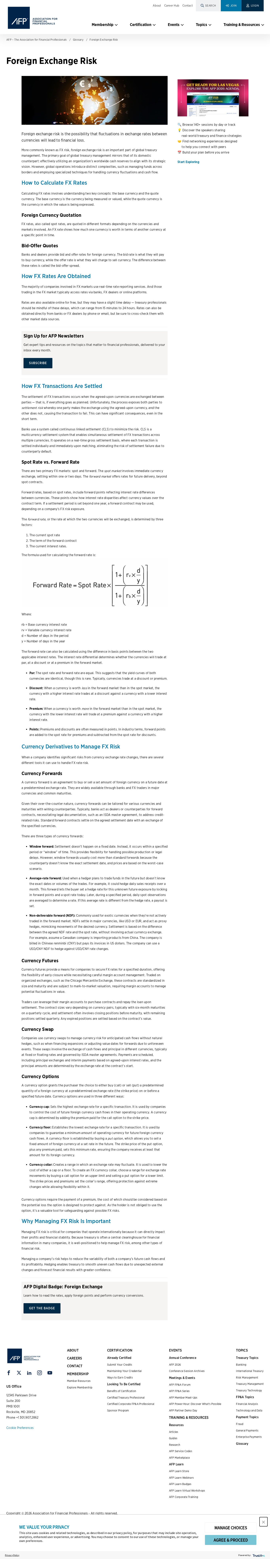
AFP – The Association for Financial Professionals (36, 39)
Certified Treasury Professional (126, 1397)
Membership (102, 24)
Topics (201, 24)
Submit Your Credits (119, 1364)
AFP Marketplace (179, 1457)
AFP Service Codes (180, 1451)
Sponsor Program (118, 1410)
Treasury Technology (249, 1390)
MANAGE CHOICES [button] (230, 1527)
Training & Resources (242, 24)
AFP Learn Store (179, 1471)
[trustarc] (258, 1555)
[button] (263, 1521)
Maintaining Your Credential (124, 1371)
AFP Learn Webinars (181, 1477)
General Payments (247, 1430)
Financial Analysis (247, 1403)
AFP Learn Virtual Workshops (187, 1490)
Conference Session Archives (187, 1371)
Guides (173, 1438)
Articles (173, 1431)
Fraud (239, 1424)
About (157, 5)
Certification (140, 24)
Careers (74, 1358)
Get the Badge (42, 1308)
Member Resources (79, 1380)
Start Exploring (188, 162)
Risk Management (247, 1377)
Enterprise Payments (249, 1436)
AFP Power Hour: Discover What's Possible (195, 1403)
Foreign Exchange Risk (104, 39)
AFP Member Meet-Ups (183, 1397)
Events (173, 24)
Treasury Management (250, 1383)
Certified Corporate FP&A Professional (130, 1403)
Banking (241, 1364)
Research (174, 1444)
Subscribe (38, 363)
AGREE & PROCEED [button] (231, 1540)
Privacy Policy (12, 1555)
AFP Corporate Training (183, 1497)
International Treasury (249, 1371)
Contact (187, 5)
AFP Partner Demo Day (183, 1410)
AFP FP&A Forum (180, 1384)
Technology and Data (249, 1410)
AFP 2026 (175, 1364)
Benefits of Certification (121, 1391)
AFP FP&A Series (179, 1391)
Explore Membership (80, 1387)
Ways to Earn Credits (120, 1377)
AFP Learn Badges (180, 1484)
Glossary (78, 39)
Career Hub (171, 5)
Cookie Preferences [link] (20, 1428)
